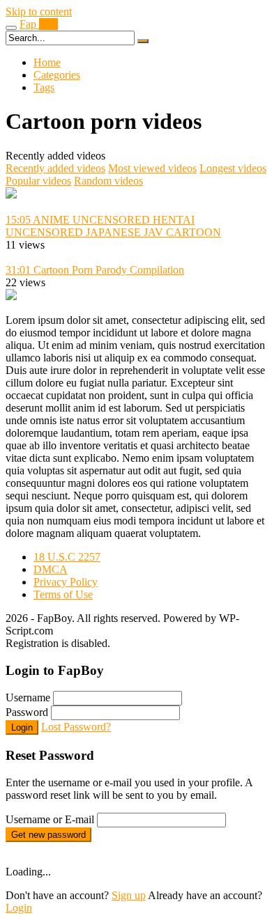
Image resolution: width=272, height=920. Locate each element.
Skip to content (39, 11)
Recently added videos (55, 168)
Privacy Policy (65, 582)
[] (143, 41)
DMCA (50, 569)
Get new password (48, 834)
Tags (43, 87)
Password (27, 712)
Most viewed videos (152, 168)
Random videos (108, 181)
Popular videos (38, 181)
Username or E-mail (50, 819)
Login (22, 727)
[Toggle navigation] (11, 28)
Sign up (129, 895)
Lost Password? (76, 727)
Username (28, 697)
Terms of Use (63, 594)
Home (47, 62)
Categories (56, 75)
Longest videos (232, 168)
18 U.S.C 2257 (66, 557)
